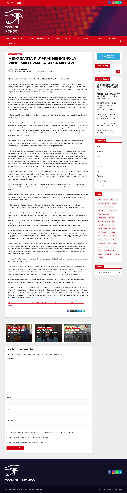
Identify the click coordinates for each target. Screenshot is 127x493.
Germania (100, 225)
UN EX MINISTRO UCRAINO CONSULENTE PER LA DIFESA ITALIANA (108, 87)
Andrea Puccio (22, 69)
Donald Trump (102, 217)
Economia (111, 217)
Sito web (10, 421)
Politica (107, 239)
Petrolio (100, 239)
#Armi (31, 71)
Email (9, 409)
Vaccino (100, 254)
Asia (49, 39)
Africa (30, 39)
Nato (99, 236)
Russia (109, 243)
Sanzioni (106, 246)
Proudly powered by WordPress (14, 489)
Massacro (112, 232)
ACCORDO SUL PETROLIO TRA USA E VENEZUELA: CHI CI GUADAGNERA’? (108, 96)
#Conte (36, 71)
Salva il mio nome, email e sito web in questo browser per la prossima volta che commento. (41, 432)
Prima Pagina (18, 39)
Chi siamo (112, 39)
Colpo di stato (102, 210)
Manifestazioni (102, 232)
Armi (112, 199)
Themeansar (38, 489)
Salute (115, 243)
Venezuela (87, 39)
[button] (121, 41)
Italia (76, 39)
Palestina (105, 236)
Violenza (116, 254)
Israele (100, 228)
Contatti (11, 43)
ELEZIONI (100, 221)
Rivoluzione (101, 243)
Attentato (100, 203)
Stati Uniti (114, 246)
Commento (11, 359)
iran (113, 225)
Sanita (99, 246)
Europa (67, 39)
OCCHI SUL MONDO (20, 480)
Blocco (114, 203)
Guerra (108, 225)
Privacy (115, 489)
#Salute (42, 71)
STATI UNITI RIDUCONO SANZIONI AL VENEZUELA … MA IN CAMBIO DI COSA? (108, 116)
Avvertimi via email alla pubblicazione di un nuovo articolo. (29, 442)
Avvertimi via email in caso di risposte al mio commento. (28, 437)
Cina (105, 207)
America (40, 39)
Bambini (107, 203)
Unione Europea (109, 250)
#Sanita (49, 71)
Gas (113, 221)
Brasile (100, 207)
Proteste (113, 239)
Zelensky (100, 257)
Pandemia (113, 236)
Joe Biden (112, 228)
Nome (9, 397)
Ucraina (100, 250)
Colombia (112, 207)
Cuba (58, 39)
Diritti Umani (106, 214)
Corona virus (113, 210)
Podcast (100, 39)
